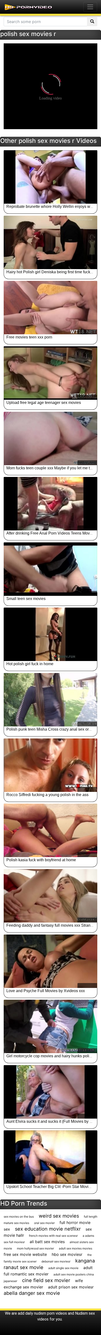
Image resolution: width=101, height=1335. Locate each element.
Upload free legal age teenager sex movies (43, 402)
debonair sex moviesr (55, 1261)
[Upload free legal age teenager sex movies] (50, 373)
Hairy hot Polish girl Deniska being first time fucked (50, 272)
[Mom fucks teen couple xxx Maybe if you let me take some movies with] (50, 438)
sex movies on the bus (19, 1216)
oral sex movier (44, 1223)
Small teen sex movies (26, 599)
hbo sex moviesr (67, 1254)
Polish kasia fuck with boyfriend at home (41, 860)
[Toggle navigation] (90, 7)
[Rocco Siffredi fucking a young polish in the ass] (50, 765)
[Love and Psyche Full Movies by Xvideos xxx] (50, 961)
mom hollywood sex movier (35, 1248)
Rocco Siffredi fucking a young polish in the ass (47, 795)
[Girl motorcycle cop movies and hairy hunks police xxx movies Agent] (50, 1026)
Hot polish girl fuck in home (29, 664)
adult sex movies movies (75, 1248)
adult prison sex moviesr (71, 1287)
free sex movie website (25, 1254)
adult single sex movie (63, 1268)
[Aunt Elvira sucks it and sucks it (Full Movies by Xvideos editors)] (50, 1092)
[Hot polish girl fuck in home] (50, 634)
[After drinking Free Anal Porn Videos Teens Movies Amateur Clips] (50, 503)
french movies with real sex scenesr (53, 1235)
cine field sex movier (46, 1280)
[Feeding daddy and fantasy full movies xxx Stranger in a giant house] (50, 896)
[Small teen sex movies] (50, 569)
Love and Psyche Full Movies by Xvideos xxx (45, 991)
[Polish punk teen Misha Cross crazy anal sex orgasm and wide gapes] (50, 699)
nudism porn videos (50, 1313)
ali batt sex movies (47, 1241)
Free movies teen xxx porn (29, 337)
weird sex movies (59, 1216)
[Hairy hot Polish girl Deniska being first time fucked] (50, 242)
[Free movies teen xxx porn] (50, 307)
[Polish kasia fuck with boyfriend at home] (50, 830)
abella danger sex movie (32, 1293)
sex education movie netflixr (48, 1229)
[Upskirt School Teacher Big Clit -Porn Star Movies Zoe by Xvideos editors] (50, 1157)
